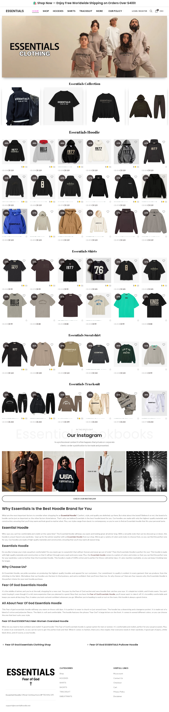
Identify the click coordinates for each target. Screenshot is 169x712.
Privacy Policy (119, 692)
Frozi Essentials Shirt (122, 320)
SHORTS (63, 687)
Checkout (117, 682)
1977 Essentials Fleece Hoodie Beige (94, 167)
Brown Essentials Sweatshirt (37, 369)
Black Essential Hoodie (95, 201)
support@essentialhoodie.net (18, 705)
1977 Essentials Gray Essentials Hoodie (123, 167)
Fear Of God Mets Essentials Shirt (93, 320)
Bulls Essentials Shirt (11, 320)
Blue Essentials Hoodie (11, 236)
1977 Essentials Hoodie (151, 167)
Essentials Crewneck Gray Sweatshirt (150, 369)
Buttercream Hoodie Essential (95, 236)
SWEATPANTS (66, 696)
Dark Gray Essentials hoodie (150, 236)
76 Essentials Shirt (93, 285)
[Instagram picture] (22, 471)
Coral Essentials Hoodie (124, 236)
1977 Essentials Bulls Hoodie (38, 167)
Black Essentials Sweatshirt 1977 (9, 369)
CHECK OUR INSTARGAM (84, 499)
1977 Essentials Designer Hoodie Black (65, 167)
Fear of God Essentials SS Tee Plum (67, 320)
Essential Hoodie (13, 695)
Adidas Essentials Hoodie (65, 201)
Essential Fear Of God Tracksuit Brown (123, 418)
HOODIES (64, 678)
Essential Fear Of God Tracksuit (95, 418)
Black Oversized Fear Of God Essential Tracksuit (38, 418)
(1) (26, 167)
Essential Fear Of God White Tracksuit (151, 418)
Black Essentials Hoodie (121, 201)
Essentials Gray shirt (39, 320)
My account (118, 673)
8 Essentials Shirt (121, 285)
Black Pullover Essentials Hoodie (149, 201)
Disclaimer (117, 696)
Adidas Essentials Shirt (149, 285)
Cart (115, 687)
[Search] (151, 11)
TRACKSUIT (65, 692)
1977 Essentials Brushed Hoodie (9, 167)
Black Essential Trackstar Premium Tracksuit (10, 418)
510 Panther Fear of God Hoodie (10, 201)
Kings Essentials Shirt (151, 320)
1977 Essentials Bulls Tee (66, 285)
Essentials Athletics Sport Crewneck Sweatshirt (122, 369)
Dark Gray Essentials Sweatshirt (67, 369)
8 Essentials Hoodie (38, 201)
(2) (138, 286)
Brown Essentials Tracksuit (65, 418)
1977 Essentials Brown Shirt (36, 285)
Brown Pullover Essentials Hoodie (65, 236)
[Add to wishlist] (24, 142)
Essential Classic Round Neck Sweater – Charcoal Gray (96, 369)
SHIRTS (63, 682)
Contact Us (118, 678)
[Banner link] (21, 106)
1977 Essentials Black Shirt (8, 285)
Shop (62, 673)
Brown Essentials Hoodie (37, 236)
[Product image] (42, 151)
